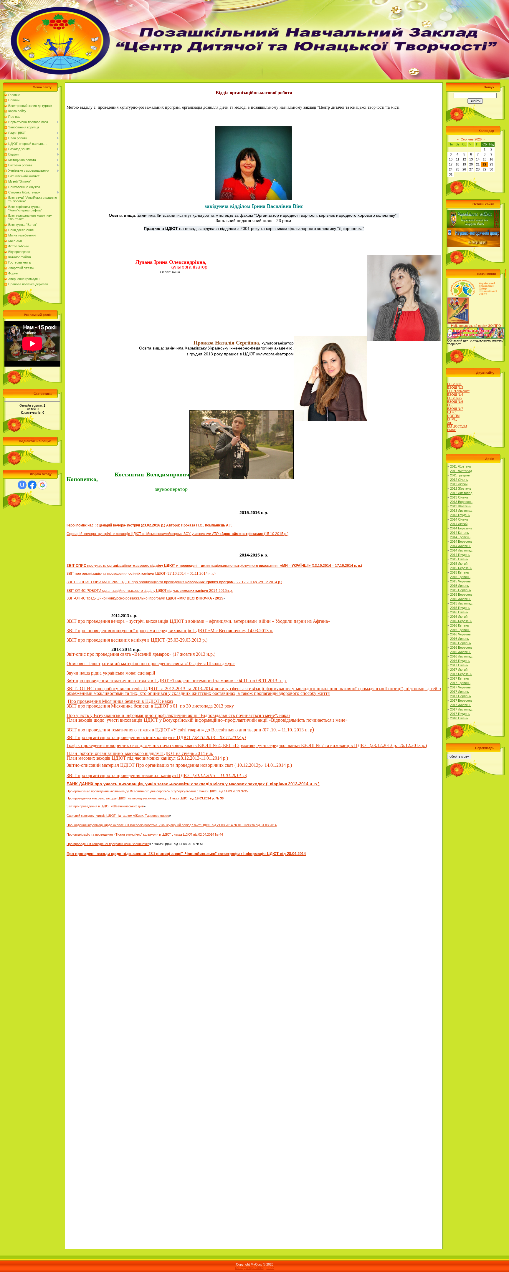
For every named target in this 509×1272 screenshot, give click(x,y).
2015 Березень (461, 568)
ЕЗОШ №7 (455, 408)
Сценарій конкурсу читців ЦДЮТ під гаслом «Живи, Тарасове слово (118, 815)
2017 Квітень (459, 678)
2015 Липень (459, 585)
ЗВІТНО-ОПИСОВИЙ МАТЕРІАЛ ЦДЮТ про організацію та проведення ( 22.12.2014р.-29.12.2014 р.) (174, 582)
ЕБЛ (450, 405)
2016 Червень (460, 634)
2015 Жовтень (460, 599)
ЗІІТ (450, 423)
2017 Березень (461, 674)
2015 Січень (459, 559)
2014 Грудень (460, 554)
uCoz (270, 1268)
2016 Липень (459, 638)
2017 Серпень (460, 696)
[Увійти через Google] (42, 485)
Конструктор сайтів (249, 1268)
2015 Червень (460, 581)
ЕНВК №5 (454, 398)
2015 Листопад (461, 603)
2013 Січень (459, 497)
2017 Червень (460, 687)
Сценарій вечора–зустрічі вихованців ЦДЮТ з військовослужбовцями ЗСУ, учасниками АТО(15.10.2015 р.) (177, 534)
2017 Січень (459, 665)
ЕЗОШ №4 (455, 394)
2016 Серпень (460, 643)
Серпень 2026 (471, 139)
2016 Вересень (461, 647)
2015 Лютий (458, 563)
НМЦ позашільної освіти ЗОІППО (476, 325)
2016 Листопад (461, 656)
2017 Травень (460, 683)
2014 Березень (461, 528)
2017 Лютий (458, 669)
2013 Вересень (461, 502)
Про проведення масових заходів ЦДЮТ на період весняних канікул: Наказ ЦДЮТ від (145, 798)
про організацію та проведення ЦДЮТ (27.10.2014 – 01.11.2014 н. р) (145, 574)
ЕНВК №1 (454, 384)
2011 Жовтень (460, 466)
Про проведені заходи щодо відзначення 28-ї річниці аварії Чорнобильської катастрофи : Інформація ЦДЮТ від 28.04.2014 (186, 854)
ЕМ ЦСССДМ (457, 426)
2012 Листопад (461, 493)
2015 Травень (460, 577)
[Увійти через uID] (22, 485)
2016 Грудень (460, 660)
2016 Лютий (458, 616)
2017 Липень (459, 691)
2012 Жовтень (460, 488)
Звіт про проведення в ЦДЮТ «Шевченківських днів (105, 806)
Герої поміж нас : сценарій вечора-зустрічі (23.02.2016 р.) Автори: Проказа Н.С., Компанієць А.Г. (149, 525)
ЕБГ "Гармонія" (458, 391)
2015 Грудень (460, 608)
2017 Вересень (461, 700)
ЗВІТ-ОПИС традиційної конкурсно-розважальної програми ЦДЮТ (145, 598)
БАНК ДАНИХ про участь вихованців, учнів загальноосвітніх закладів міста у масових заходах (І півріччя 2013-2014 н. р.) (193, 783)
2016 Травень (460, 630)
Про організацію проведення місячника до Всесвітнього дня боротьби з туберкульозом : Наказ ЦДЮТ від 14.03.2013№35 (157, 791)
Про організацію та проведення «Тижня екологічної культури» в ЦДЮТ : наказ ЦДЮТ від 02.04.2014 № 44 (145, 834)
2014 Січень (459, 519)
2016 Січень (459, 612)
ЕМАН (451, 430)
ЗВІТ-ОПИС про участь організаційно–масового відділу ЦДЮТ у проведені (132, 566)
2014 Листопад (461, 550)
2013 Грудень (460, 515)
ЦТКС (451, 412)
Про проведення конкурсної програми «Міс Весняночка (108, 844)
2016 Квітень (459, 625)
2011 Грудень (460, 475)
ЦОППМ (453, 416)
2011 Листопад (461, 471)
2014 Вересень (461, 541)
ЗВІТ (71, 574)
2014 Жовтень (460, 546)
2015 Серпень (460, 590)
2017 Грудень (460, 714)
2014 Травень (460, 537)
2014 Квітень (459, 532)
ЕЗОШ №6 (455, 401)
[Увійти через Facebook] (32, 485)
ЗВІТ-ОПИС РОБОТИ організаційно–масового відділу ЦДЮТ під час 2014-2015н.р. (150, 591)
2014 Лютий (458, 524)
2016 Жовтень (460, 652)
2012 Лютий (458, 484)
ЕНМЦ (452, 419)
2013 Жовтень (460, 506)
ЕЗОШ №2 (455, 387)
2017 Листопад (461, 709)
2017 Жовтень (460, 705)
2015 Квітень (459, 572)
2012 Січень (459, 479)
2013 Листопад (461, 510)
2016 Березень (461, 621)
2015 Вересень (461, 594)
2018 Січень (459, 718)
